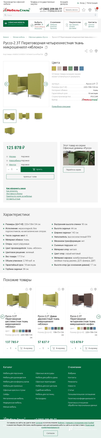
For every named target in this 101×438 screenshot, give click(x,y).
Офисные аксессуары (45, 373)
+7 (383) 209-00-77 (51, 8)
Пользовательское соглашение (81, 394)
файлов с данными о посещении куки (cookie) (76, 423)
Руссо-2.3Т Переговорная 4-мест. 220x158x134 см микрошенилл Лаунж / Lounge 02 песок (59, 68)
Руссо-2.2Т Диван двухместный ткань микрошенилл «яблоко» (48, 320)
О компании (55, 22)
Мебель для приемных (12, 386)
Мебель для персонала (13, 373)
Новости (71, 386)
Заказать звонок (71, 10)
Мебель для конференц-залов (16, 382)
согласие (39, 423)
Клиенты (53, 26)
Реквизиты (72, 382)
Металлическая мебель (13, 398)
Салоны (91, 24)
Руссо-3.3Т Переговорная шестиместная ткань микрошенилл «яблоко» (16, 321)
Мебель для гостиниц (45, 394)
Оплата (72, 26)
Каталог (7, 367)
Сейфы (6, 394)
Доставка (72, 28)
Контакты (92, 22)
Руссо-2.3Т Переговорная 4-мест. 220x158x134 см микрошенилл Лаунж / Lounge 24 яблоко (54, 68)
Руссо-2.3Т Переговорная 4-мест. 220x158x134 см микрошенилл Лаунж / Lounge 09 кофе (65, 68)
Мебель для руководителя (14, 377)
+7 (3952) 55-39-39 (54, 11)
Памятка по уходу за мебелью (19, 196)
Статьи (71, 390)
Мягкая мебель (9, 407)
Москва (12, 156)
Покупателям (75, 22)
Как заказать (73, 24)
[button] (6, 83)
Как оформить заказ (16, 188)
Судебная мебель (43, 390)
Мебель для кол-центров (46, 386)
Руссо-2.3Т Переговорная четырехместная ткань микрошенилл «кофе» (82, 320)
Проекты (53, 28)
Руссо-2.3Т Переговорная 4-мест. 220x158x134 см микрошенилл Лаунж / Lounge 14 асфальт (76, 68)
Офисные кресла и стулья (14, 390)
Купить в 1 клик (30, 177)
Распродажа (41, 398)
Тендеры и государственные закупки (43, 3)
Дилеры (91, 26)
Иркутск (12, 165)
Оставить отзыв (13, 199)
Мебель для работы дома (46, 377)
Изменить (38, 28)
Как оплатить (12, 191)
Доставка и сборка (14, 194)
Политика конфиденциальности (81, 398)
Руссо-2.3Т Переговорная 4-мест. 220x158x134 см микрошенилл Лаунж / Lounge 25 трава (70, 68)
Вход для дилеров (64, 3)
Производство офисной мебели (14, 3)
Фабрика (53, 24)
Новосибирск (15, 161)
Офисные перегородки (45, 382)
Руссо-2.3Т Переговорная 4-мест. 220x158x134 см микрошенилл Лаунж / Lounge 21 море (81, 68)
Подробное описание (61, 106)
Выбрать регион (38, 23)
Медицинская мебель (12, 403)
